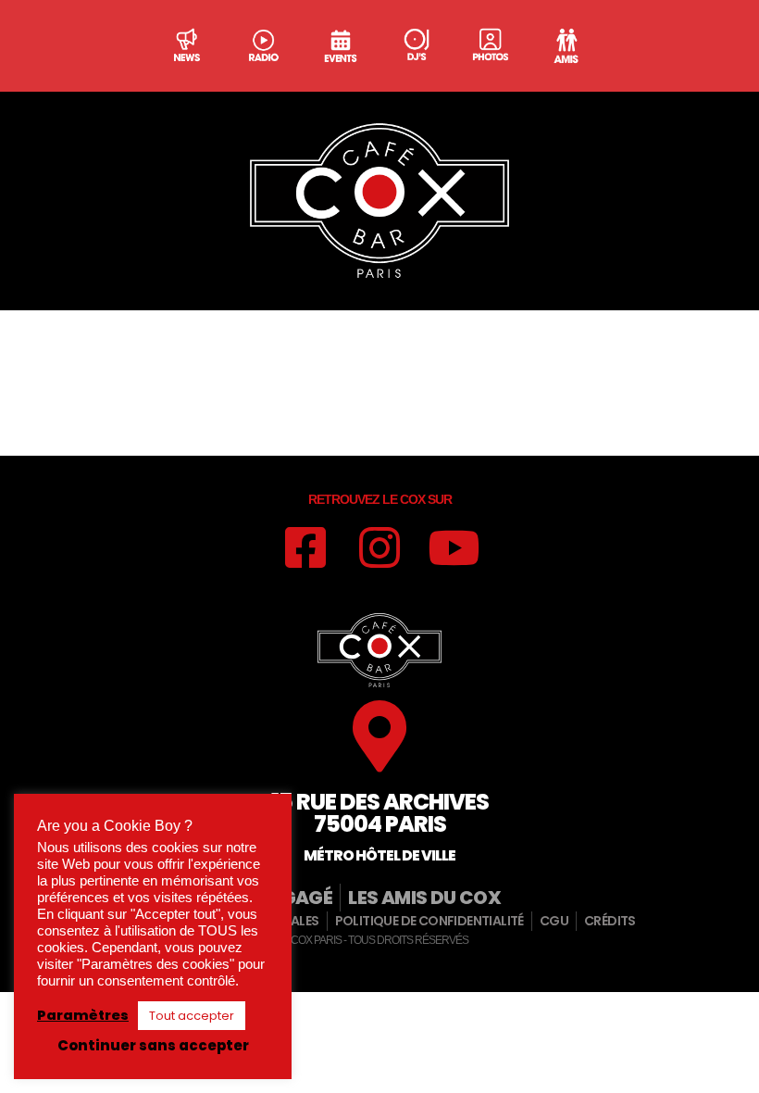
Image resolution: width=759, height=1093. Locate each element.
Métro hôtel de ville (379, 855)
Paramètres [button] (83, 1015)
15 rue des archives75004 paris (380, 812)
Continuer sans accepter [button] (153, 1045)
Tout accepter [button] (191, 1015)
